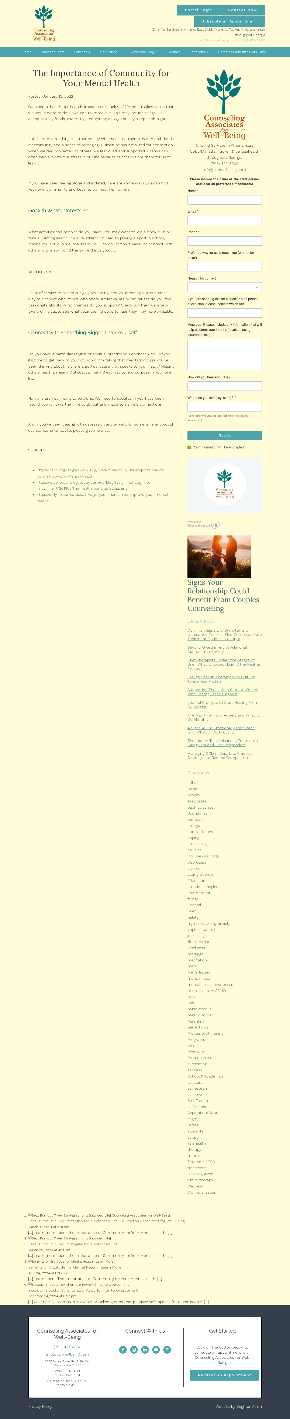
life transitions (199, 941)
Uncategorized (200, 1174)
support (194, 1137)
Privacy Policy (40, 1406)
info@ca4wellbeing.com (218, 40)
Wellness (195, 1186)
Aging (192, 789)
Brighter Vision (249, 1406)
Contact (174, 52)
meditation (197, 960)
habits (192, 917)
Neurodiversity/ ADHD (206, 990)
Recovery (195, 1051)
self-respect (198, 1106)
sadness (194, 1070)
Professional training (205, 1033)
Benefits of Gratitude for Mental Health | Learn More (74, 1267)
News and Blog (142, 52)
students (195, 1131)
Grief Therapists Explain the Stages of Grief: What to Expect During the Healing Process (223, 664)
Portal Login (198, 10)
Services (80, 52)
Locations (197, 52)
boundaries (197, 813)
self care (195, 1082)
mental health (200, 978)
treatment (196, 1168)
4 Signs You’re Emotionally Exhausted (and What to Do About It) (221, 730)
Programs (196, 1039)
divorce (193, 868)
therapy (194, 1149)
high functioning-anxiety (208, 923)
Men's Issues (198, 972)
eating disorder (200, 874)
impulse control (201, 929)
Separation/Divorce (204, 1112)
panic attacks (199, 1009)
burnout (194, 819)
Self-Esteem (198, 1100)
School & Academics (205, 1076)
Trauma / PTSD (201, 1161)
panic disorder (200, 1015)
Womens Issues (201, 1192)
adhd (192, 782)
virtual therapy (200, 1180)
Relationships (199, 1057)
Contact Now (242, 10)
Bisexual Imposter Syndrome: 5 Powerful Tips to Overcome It (83, 1290)
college (193, 825)
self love (194, 1094)
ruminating (197, 1064)
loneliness (196, 948)
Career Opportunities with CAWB (242, 52)
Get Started (108, 52)
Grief (191, 911)
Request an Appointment (224, 1375)
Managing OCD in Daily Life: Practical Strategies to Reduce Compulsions (219, 755)
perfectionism (199, 1027)
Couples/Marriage (203, 856)
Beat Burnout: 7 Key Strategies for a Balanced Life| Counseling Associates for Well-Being (106, 1221)
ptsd (191, 1045)
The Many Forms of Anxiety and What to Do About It (223, 717)
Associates (196, 801)
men (191, 966)
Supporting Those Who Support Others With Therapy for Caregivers (222, 691)
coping (193, 838)
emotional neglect (203, 886)
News (192, 996)
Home (27, 52)
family (192, 899)
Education (196, 880)
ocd (190, 1002)
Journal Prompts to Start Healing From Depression (222, 704)
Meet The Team (52, 52)
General (194, 905)
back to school (200, 807)
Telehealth (196, 1143)
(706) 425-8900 (252, 40)
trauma (194, 1155)
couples (194, 850)
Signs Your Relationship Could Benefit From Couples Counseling (223, 595)
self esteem (197, 1088)
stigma (193, 1119)
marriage (195, 954)
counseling (197, 844)
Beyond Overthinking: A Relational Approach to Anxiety (217, 649)
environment (198, 893)
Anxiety (193, 795)
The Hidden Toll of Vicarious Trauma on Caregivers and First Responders (222, 742)
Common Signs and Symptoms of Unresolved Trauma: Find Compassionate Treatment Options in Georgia (224, 634)
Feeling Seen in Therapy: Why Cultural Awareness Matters (221, 679)
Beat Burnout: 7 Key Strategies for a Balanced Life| (73, 1244)
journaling (196, 935)
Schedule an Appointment (229, 21)
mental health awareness (210, 984)
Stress (193, 1125)
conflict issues (200, 831)
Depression (197, 862)
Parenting (195, 1021)
